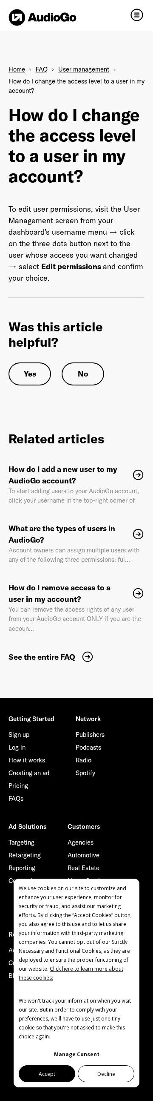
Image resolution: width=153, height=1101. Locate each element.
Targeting (21, 842)
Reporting (21, 868)
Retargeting (24, 855)
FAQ (42, 69)
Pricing (18, 785)
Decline (106, 1074)
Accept (47, 1074)
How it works (26, 760)
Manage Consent (76, 1054)
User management (83, 69)
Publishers (90, 734)
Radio (83, 760)
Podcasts (88, 747)
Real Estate (83, 868)
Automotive (83, 855)
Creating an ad (28, 773)
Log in (17, 747)
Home (16, 69)
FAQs (15, 798)
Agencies (81, 842)
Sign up (18, 734)
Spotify (85, 773)
